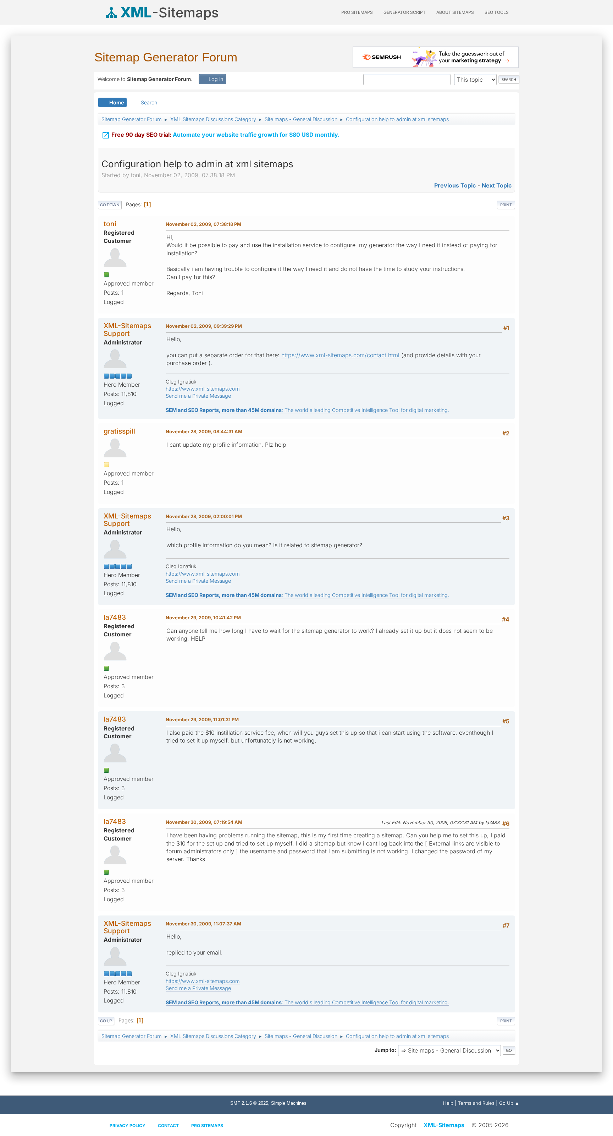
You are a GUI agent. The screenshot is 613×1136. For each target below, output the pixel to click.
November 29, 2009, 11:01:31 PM (202, 719)
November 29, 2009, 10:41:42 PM (203, 617)
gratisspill (119, 431)
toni (110, 223)
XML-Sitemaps (444, 1125)
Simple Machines (288, 1103)
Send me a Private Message (198, 396)
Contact (168, 1125)
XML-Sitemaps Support (127, 329)
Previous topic (455, 185)
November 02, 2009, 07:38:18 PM (203, 224)
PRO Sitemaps (357, 12)
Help (448, 1103)
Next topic (497, 185)
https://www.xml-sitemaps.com (203, 389)
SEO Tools (497, 12)
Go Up (106, 1020)
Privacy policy (127, 1125)
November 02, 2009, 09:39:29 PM (204, 326)
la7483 (115, 617)
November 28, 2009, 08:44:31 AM (204, 431)
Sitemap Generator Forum (165, 57)
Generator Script (404, 12)
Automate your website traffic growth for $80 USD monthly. (220, 135)
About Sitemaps (455, 12)
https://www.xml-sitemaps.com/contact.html (340, 355)
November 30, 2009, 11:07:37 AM (203, 923)
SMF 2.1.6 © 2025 (249, 1103)
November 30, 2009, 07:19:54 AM (204, 822)
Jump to (384, 1050)
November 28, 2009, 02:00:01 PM (204, 516)
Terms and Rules (476, 1103)
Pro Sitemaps (207, 1125)
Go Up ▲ (509, 1103)
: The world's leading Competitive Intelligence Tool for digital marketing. (307, 410)
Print (506, 204)
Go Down (110, 204)
